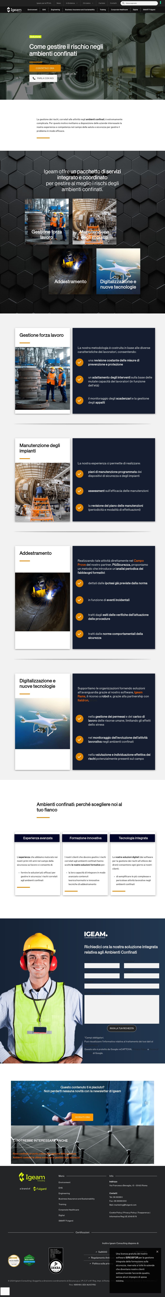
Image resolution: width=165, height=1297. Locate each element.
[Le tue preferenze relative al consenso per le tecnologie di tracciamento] (160, 2)
